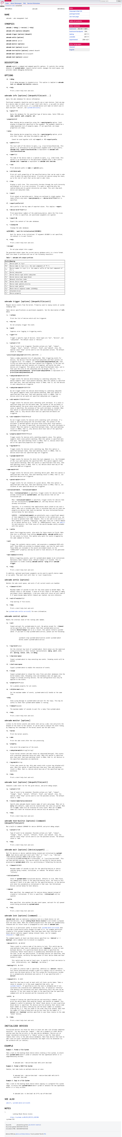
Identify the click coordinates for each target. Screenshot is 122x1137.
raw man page (74, 16)
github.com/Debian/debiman (23, 1134)
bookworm (8, 5)
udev (13, 5)
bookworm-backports (76, 31)
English (71, 50)
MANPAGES (8, 0)
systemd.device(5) (33, 107)
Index (7, 3)
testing (71, 34)
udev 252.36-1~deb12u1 (34, 1124)
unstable (72, 37)
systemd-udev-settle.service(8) (20, 611)
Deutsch (72, 47)
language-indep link (75, 11)
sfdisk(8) (9, 935)
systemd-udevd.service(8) (50, 927)
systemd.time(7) (15, 986)
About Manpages (16, 3)
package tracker (74, 14)
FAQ (24, 3)
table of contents (76, 21)
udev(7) (62, 522)
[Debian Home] (2, 3)
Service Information (33, 3)
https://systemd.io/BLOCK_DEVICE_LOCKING (24, 1117)
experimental (73, 39)
